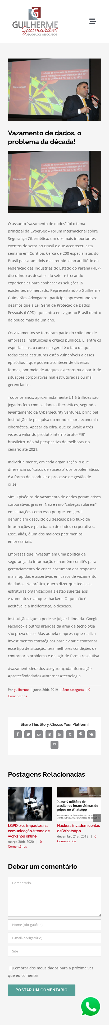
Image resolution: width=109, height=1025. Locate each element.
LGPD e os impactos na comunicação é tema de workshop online (29, 830)
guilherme (21, 689)
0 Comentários (25, 844)
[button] (12, 818)
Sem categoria (73, 689)
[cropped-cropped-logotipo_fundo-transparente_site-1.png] (35, 5)
